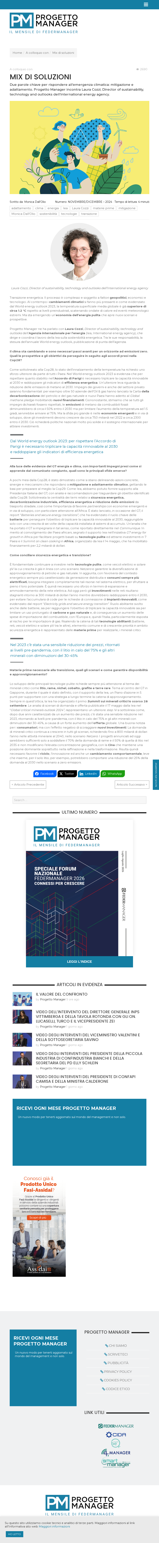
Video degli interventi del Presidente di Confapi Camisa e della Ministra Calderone (85, 1079)
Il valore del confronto (61, 994)
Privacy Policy (118, 1372)
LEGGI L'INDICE (79, 962)
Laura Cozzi (80, 208)
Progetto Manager (53, 999)
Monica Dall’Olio (35, 202)
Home (17, 53)
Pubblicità (118, 1363)
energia (53, 208)
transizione (89, 214)
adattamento (21, 208)
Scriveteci (118, 1354)
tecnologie (69, 214)
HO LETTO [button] (14, 1534)
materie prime (103, 208)
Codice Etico (118, 1389)
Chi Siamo (118, 1346)
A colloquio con (37, 53)
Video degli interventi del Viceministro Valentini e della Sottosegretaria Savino (88, 1037)
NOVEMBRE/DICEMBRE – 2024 (90, 202)
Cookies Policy (118, 1380)
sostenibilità (48, 214)
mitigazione (127, 208)
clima (39, 208)
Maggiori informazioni (54, 1526)
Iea (65, 208)
